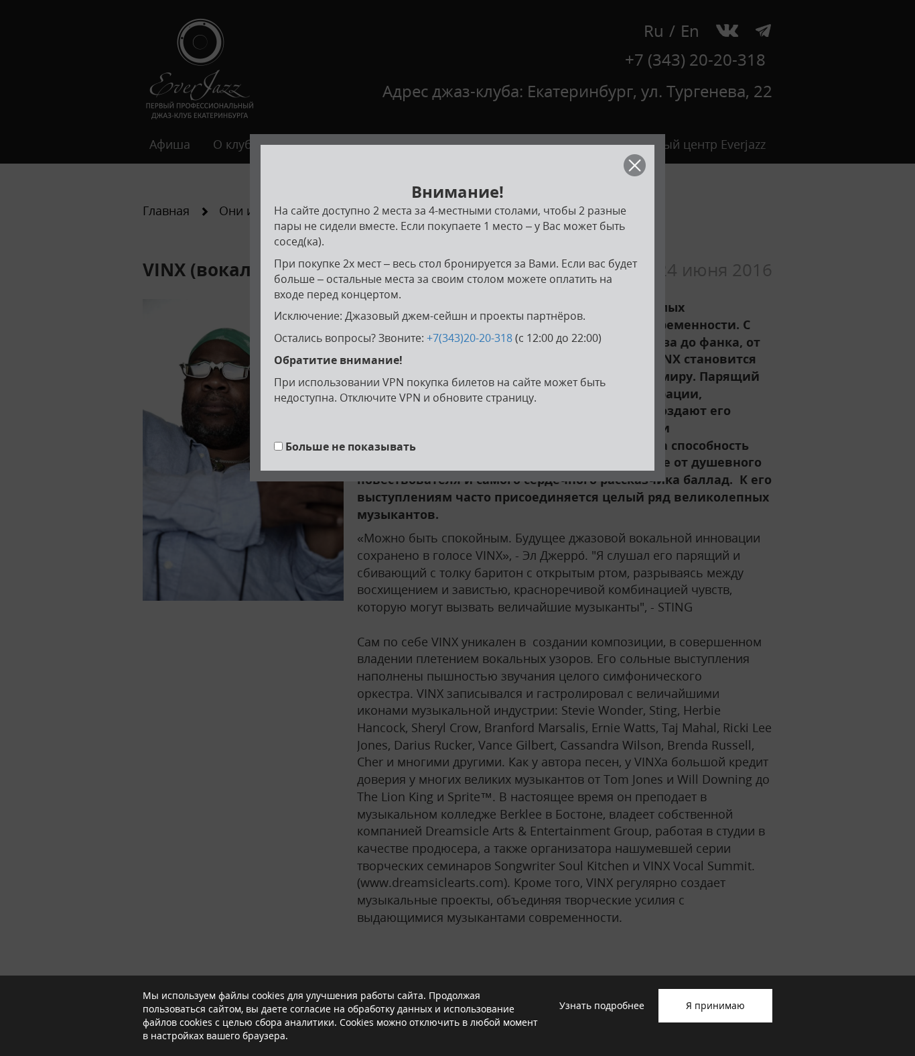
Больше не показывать (350, 446)
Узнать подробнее (601, 1005)
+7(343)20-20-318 (469, 338)
